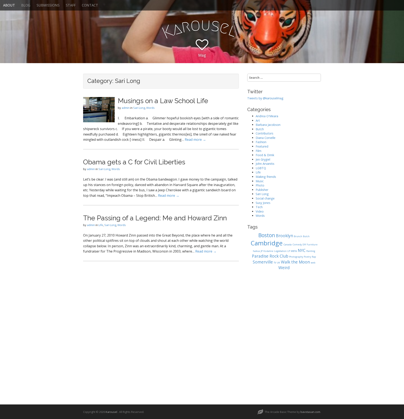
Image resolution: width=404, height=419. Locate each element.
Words (150, 108)
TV (275, 262)
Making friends (266, 177)
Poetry (307, 256)
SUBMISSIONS (48, 5)
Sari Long (139, 108)
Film (258, 151)
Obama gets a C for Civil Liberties (134, 162)
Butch (260, 129)
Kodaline (268, 251)
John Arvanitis (265, 164)
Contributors (264, 133)
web (313, 262)
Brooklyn (284, 235)
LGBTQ (261, 168)
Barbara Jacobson (268, 125)
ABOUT (9, 5)
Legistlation (280, 251)
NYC (302, 250)
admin (126, 108)
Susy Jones (263, 203)
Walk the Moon (295, 262)
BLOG (25, 5)
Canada (287, 244)
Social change (265, 198)
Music (260, 181)
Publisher (262, 190)
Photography (296, 256)
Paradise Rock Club (270, 256)
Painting (310, 251)
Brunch (298, 236)
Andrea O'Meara (267, 116)
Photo (260, 185)
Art (258, 120)
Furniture (312, 244)
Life (100, 225)
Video (260, 211)
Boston (266, 235)
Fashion (261, 142)
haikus (256, 251)
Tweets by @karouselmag (265, 98)
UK (278, 262)
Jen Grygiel (263, 159)
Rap (314, 256)
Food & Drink (265, 155)
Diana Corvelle (265, 138)
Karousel (112, 412)
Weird (284, 267)
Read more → (195, 139)
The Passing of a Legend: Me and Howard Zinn (155, 218)
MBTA (294, 251)
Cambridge (267, 243)
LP (288, 251)
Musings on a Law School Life (163, 101)
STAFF (71, 5)
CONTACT (90, 5)
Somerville (263, 262)
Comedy (297, 244)
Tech (259, 207)
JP (262, 251)
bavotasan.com (310, 412)
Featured (262, 146)
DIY (304, 244)
